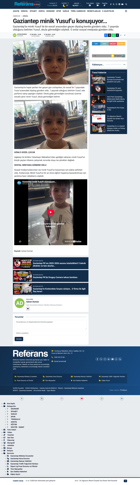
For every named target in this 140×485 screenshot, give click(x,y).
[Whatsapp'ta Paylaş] (113, 35)
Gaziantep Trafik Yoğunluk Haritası (113, 376)
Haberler (16, 16)
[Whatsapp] (116, 359)
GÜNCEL (24, 11)
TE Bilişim (123, 390)
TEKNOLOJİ (15, 419)
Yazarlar (10, 435)
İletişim (10, 451)
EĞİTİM (13, 424)
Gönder (19, 339)
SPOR (58, 11)
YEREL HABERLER (78, 11)
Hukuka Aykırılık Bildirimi (48, 388)
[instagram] (62, 398)
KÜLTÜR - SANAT (17, 427)
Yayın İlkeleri (51, 390)
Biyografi (11, 443)
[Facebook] (97, 359)
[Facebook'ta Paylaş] (105, 35)
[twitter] (42, 398)
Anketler (10, 445)
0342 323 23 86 (59, 357)
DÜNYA (42, 11)
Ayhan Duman (32, 301)
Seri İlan (10, 438)
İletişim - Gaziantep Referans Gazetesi (71, 388)
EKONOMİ (50, 11)
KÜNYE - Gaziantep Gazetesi (22, 390)
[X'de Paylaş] (109, 35)
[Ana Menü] (126, 11)
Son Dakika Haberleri (80, 380)
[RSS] (120, 359)
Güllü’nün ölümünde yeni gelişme (42, 481)
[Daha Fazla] (117, 35)
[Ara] (126, 4)
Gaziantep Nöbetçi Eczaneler (27, 376)
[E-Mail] (28, 308)
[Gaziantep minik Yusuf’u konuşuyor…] (50, 62)
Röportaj (10, 440)
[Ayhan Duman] (19, 303)
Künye (9, 448)
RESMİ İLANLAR (94, 11)
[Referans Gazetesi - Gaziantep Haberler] (27, 4)
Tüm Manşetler (50, 380)
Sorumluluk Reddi (39, 390)
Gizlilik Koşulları (18, 388)
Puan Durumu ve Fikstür (25, 380)
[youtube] (82, 398)
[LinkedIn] (108, 359)
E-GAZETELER (108, 11)
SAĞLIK (66, 11)
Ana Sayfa (11, 403)
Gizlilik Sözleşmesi (31, 388)
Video (9, 432)
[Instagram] (105, 359)
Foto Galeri (11, 430)
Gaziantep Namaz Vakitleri (83, 376)
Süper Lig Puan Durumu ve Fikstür (23, 466)
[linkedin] (122, 398)
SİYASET (33, 11)
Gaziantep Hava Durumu (54, 376)
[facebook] (21, 398)
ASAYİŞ (16, 11)
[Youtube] (112, 359)
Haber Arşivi (106, 380)
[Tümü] (124, 65)
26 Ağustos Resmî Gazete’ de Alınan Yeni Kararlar (98, 481)
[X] (101, 359)
